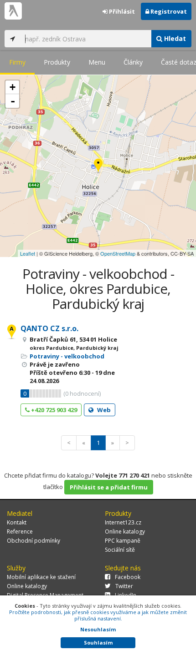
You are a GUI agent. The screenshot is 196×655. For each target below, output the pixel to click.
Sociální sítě (120, 550)
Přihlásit (121, 11)
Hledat (174, 38)
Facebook (127, 577)
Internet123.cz (123, 522)
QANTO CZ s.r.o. (49, 328)
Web (103, 410)
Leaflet (27, 253)
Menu (96, 62)
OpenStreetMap (117, 253)
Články (133, 62)
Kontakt (16, 522)
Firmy (17, 62)
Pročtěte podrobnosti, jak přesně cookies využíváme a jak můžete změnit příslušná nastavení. (98, 615)
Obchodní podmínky (33, 540)
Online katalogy (125, 531)
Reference (20, 531)
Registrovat (168, 11)
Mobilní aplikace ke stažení (41, 577)
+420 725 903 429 (53, 410)
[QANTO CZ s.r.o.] (98, 166)
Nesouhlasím (98, 629)
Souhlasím (98, 642)
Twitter (124, 586)
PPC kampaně (122, 540)
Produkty (57, 62)
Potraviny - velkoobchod (67, 356)
